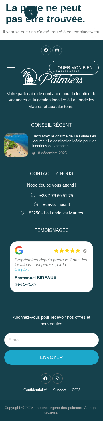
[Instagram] (57, 50)
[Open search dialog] (92, 33)
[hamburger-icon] (11, 67)
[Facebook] (46, 50)
